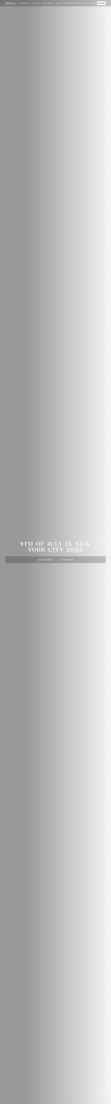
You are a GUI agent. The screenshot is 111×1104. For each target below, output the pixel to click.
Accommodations (23, 3)
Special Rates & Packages (72, 3)
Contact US (85, 3)
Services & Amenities (47, 3)
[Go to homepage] (10, 3)
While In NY (59, 3)
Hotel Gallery (35, 3)
